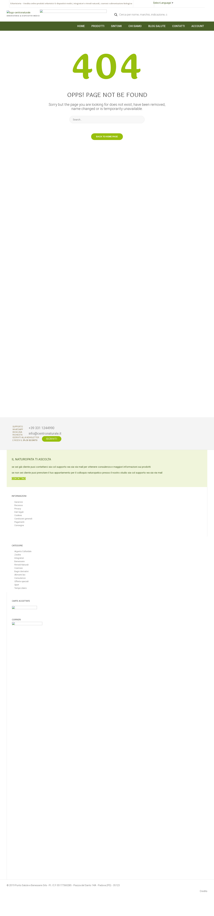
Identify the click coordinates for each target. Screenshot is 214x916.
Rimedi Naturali (21, 565)
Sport (16, 585)
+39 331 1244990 (41, 428)
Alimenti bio (19, 575)
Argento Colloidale (22, 551)
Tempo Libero (20, 588)
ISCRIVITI (51, 438)
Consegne (19, 525)
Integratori (19, 558)
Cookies (18, 515)
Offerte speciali (21, 581)
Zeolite (17, 555)
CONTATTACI (19, 478)
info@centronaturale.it (45, 433)
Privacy (17, 509)
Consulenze (20, 578)
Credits (203, 891)
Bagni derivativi (21, 571)
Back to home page (107, 136)
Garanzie (18, 502)
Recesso (18, 505)
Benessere (19, 561)
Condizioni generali (23, 519)
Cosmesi (18, 568)
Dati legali (19, 512)
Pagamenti (19, 522)
